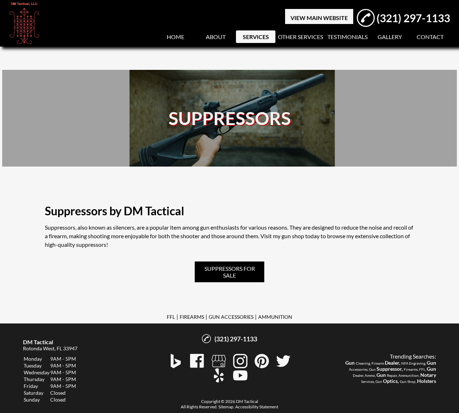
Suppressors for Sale (229, 272)
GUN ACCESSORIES (231, 317)
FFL (171, 317)
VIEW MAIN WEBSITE (319, 17)
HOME (175, 36)
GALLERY (390, 36)
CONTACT (430, 36)
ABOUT (216, 36)
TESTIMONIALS (347, 36)
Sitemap (225, 406)
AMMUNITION (275, 317)
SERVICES (256, 36)
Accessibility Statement (256, 406)
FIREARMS (192, 317)
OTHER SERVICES (300, 36)
